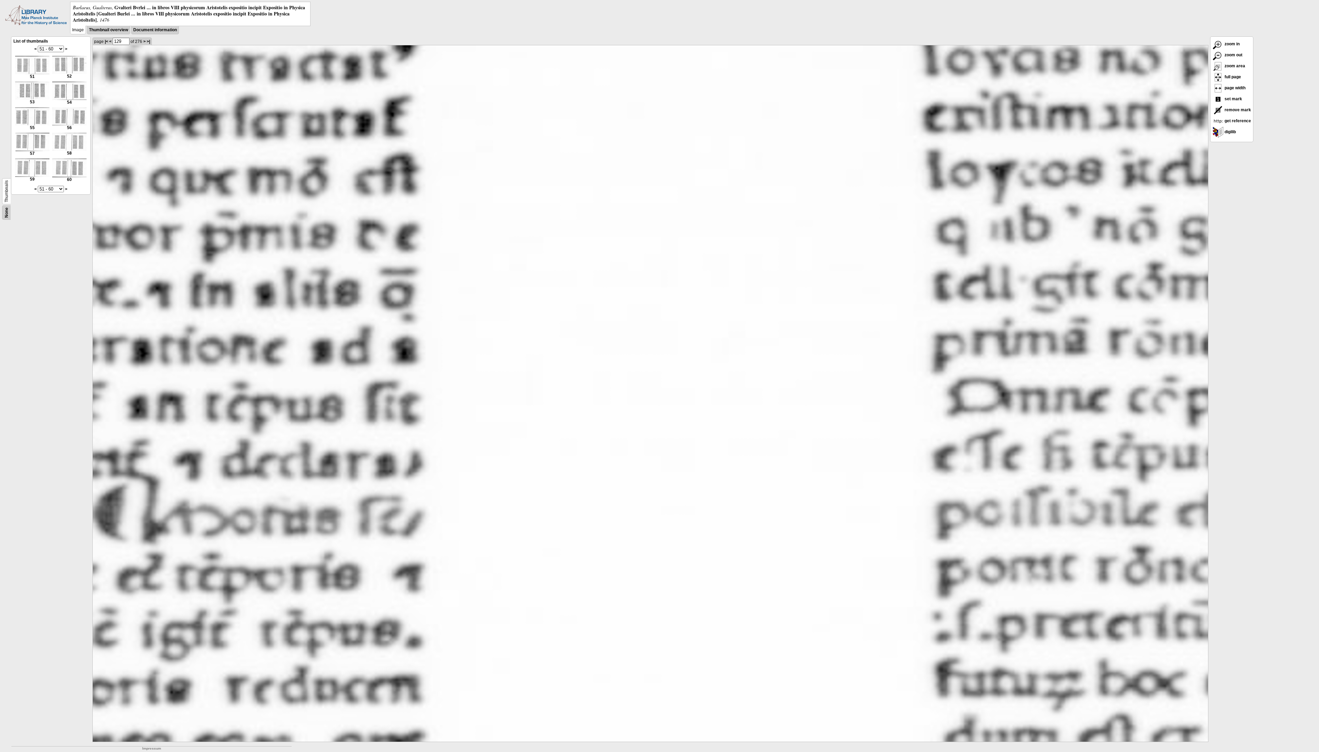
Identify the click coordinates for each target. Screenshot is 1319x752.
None (6, 212)
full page (1232, 77)
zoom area (1234, 66)
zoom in (1232, 44)
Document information (155, 29)
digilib (1230, 131)
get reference (1237, 120)
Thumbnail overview (108, 29)
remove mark (1237, 109)
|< (106, 41)
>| (148, 41)
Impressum (151, 748)
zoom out (1233, 55)
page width (1234, 88)
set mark (1233, 98)
